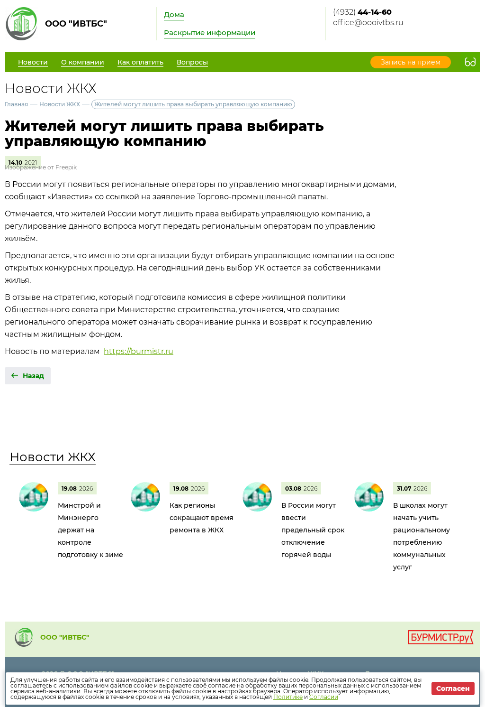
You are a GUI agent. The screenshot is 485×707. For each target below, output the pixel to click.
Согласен (453, 688)
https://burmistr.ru (138, 351)
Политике (288, 696)
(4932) (362, 12)
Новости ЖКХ (59, 104)
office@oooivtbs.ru (368, 22)
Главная (16, 104)
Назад (33, 376)
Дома (174, 14)
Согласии (323, 696)
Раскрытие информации (209, 32)
